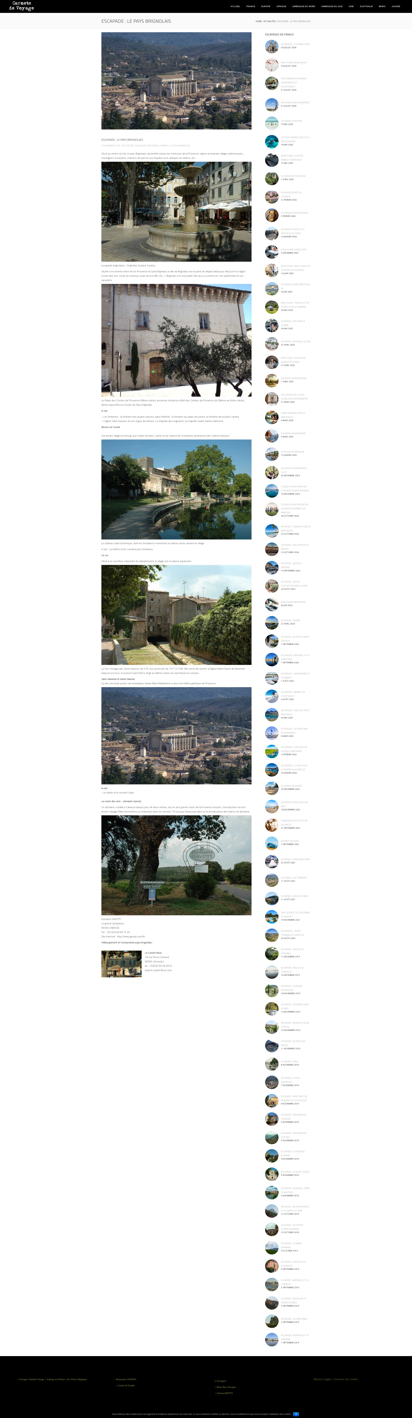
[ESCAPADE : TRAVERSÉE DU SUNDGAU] (272, 1119)
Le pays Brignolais (180, 145)
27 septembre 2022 (290, 828)
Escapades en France (147, 145)
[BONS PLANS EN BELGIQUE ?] (272, 65)
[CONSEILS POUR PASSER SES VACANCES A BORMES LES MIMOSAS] (272, 509)
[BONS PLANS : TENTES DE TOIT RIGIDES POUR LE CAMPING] (272, 307)
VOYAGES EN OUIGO (290, 841)
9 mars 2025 (287, 420)
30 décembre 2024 (290, 475)
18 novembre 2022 (290, 809)
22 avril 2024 (288, 623)
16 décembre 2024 (290, 494)
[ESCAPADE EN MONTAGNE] (272, 436)
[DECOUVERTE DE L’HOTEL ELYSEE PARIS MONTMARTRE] (272, 399)
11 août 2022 (288, 899)
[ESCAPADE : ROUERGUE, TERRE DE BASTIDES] (272, 1192)
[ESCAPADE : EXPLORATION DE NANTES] (272, 549)
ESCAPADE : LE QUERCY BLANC (295, 1171)
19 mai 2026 (287, 124)
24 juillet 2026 (288, 65)
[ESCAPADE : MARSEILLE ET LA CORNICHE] (272, 1284)
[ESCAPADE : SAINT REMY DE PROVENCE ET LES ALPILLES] (272, 1100)
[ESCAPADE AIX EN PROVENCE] (272, 215)
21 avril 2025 (288, 365)
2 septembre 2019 (290, 1322)
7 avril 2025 (287, 381)
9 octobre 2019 (289, 1250)
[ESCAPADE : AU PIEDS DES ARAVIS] (272, 1045)
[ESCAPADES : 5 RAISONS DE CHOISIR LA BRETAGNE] (272, 751)
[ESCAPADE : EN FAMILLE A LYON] (272, 344)
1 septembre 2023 (290, 662)
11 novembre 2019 (290, 1048)
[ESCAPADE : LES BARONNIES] (272, 1321)
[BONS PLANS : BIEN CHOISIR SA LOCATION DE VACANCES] (272, 270)
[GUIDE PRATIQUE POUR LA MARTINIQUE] (272, 417)
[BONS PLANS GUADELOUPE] (272, 252)
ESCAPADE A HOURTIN (291, 121)
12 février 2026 (289, 199)
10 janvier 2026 (289, 236)
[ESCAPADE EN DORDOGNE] (272, 178)
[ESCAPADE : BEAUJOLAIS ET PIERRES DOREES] (272, 1303)
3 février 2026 (288, 216)
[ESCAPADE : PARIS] (272, 1064)
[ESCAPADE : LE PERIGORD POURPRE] (272, 1156)
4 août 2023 (287, 699)
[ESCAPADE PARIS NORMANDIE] (272, 105)
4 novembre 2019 (290, 1158)
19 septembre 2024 (290, 570)
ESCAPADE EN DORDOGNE (293, 176)
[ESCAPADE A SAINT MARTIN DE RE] (272, 289)
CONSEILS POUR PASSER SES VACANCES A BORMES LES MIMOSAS (294, 508)
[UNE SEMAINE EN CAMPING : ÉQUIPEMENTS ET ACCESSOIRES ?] (272, 83)
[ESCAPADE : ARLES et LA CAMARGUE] (272, 972)
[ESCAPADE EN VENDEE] (272, 788)
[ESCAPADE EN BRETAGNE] (272, 454)
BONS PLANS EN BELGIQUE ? (294, 62)
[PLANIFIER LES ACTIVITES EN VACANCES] (272, 825)
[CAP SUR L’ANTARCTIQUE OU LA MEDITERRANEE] (272, 141)
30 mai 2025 (287, 310)
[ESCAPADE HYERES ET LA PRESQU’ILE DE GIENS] (272, 233)
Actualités (270, 21)
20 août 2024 (288, 589)
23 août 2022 (288, 862)
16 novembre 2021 (290, 920)
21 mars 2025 (288, 402)
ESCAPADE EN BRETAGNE (292, 451)
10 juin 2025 (287, 273)
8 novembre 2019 (290, 1064)
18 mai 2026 (287, 144)
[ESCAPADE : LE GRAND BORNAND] (272, 1248)
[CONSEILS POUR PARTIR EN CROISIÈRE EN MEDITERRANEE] (272, 491)
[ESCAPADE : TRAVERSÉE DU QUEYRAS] (272, 1137)
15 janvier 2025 (289, 455)
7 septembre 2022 (290, 844)
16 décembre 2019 (290, 975)
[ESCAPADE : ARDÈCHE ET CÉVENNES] (272, 953)
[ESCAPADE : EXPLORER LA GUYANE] (272, 325)
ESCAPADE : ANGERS (290, 620)
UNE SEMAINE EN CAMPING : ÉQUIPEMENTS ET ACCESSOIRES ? (294, 82)
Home (259, 21)
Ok (296, 1414)
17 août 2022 (288, 881)
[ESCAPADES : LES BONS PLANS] (272, 46)
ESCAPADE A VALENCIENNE (293, 378)
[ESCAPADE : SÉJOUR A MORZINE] (272, 567)
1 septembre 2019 (290, 1342)
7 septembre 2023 (290, 644)
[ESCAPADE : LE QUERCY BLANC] (272, 1174)
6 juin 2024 (286, 605)
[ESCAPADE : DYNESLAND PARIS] (272, 862)
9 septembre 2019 (290, 1269)
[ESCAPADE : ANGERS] (272, 623)
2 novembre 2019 (290, 1195)
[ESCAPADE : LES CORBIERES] (272, 880)
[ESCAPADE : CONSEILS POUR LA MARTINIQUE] (272, 531)
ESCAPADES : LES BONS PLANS (295, 44)
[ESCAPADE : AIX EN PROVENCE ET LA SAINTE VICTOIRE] (272, 1211)
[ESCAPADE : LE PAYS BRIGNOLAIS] (272, 1082)
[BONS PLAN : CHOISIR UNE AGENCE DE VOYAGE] (272, 362)
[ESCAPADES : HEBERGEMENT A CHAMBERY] (272, 678)
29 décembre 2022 (290, 789)
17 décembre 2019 (290, 956)
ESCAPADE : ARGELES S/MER (294, 896)
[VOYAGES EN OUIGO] (272, 843)
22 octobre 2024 (290, 534)
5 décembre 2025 (290, 253)
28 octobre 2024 (290, 515)
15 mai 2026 (287, 163)
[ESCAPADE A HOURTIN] (272, 123)
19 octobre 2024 (290, 552)
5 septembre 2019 (290, 1287)
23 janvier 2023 (289, 772)
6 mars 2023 (287, 736)
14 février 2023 (289, 754)
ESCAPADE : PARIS (289, 1061)
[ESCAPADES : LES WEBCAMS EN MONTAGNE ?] (272, 733)
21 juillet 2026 (288, 90)
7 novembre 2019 (110, 145)
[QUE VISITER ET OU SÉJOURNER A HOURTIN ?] (272, 917)
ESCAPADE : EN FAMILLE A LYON (295, 341)
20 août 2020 (288, 938)
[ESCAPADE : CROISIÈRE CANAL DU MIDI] (272, 1009)
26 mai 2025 (287, 328)
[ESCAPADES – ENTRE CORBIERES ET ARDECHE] (272, 935)
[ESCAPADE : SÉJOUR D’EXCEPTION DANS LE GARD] (272, 586)
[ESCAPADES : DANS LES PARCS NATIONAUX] (272, 714)
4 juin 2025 (286, 291)
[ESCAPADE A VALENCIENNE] (272, 380)
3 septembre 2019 (290, 1305)
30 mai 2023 (287, 717)
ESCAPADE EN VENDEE (291, 785)
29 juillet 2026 (288, 47)
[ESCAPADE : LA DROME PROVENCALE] (272, 990)
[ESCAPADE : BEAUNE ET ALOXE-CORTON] (272, 1027)
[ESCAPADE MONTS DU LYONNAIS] (272, 197)
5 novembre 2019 (290, 1122)
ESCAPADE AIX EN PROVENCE (294, 212)
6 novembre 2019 (290, 1103)
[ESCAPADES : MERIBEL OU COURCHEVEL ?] (272, 696)
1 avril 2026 (287, 179)
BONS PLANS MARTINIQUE (293, 602)
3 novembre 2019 (290, 1175)
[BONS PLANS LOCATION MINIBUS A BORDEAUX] (272, 160)
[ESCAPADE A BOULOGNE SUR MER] (272, 806)
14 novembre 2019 (290, 1011)
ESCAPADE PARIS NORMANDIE (295, 102)
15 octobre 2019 (290, 1214)
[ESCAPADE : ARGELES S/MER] (272, 898)
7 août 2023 (287, 681)
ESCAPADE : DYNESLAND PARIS (295, 859)
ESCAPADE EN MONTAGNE (293, 433)
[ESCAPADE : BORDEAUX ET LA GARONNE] (272, 1339)
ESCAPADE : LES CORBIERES (294, 877)
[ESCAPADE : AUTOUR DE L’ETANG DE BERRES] (272, 1229)
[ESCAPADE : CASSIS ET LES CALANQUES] (272, 1266)
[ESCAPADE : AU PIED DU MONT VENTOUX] (272, 641)
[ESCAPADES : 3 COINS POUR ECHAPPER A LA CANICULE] (272, 770)
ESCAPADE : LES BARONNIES (294, 1318)
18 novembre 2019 (290, 993)
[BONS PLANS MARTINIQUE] (272, 604)
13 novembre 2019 (290, 1030)
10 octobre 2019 (290, 1232)
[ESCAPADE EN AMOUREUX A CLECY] (272, 472)
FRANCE (164, 145)
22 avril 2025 (288, 344)
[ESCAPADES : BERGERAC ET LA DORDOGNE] (272, 659)
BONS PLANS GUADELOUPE (293, 249)
